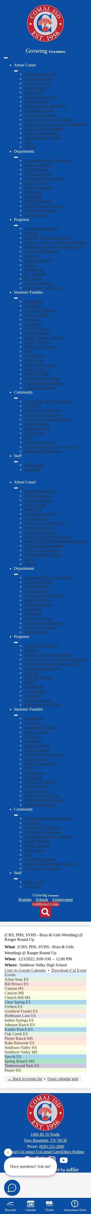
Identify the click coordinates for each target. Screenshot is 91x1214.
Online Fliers (34, 433)
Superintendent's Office (42, 138)
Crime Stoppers (36, 333)
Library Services (37, 342)
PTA (28, 437)
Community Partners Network (48, 419)
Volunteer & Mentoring (42, 451)
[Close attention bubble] (8, 1153)
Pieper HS (13, 1070)
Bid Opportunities (38, 78)
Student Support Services (44, 206)
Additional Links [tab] (45, 904)
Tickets (49, 1210)
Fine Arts (31, 256)
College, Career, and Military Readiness (55, 242)
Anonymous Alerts (74, 1210)
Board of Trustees (38, 83)
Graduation (33, 306)
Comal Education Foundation (47, 401)
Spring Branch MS (20, 1061)
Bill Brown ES (16, 984)
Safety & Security (38, 201)
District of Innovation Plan (45, 106)
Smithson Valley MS (21, 1052)
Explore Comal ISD (40, 74)
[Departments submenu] (16, 157)
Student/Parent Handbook (44, 383)
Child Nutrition (36, 169)
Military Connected (39, 347)
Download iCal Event (68, 970)
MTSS (29, 351)
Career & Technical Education (48, 238)
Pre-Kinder (33, 278)
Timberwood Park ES (22, 1066)
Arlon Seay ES (17, 979)
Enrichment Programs (41, 251)
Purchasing (33, 197)
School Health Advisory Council (50, 447)
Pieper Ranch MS (19, 1038)
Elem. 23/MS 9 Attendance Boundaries (55, 124)
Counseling (33, 324)
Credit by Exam (36, 328)
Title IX (30, 147)
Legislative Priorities (40, 115)
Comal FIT (33, 406)
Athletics (31, 233)
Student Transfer (37, 374)
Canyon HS (14, 988)
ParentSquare (34, 356)
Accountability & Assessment (47, 160)
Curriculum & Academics (44, 178)
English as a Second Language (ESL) (54, 247)
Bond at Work (35, 88)
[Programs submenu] (16, 225)
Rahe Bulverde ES (19, 1043)
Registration (33, 301)
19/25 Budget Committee (44, 128)
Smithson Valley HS (21, 1047)
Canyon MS (14, 993)
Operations (32, 192)
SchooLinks (33, 360)
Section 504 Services (40, 365)
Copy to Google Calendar (25, 970)
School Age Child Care (42, 288)
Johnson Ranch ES (20, 1025)
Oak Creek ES (16, 1034)
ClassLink (32, 319)
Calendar (30, 1210)
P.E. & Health (35, 274)
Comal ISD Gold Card (42, 410)
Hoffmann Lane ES (20, 1016)
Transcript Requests (39, 387)
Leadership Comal (38, 110)
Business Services (38, 165)
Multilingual (33, 269)
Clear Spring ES (18, 1002)
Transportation (35, 215)
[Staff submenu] (16, 461)
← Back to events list (25, 1079)
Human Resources (38, 188)
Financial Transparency (42, 133)
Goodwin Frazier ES (21, 1011)
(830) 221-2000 (51, 1146)
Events (10, 975)
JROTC (30, 265)
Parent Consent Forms (41, 378)
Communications (37, 174)
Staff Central (34, 465)
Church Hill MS (17, 997)
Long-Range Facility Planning (48, 119)
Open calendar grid (63, 1079)
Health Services (36, 183)
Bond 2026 (33, 92)
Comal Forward (36, 101)
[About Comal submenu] (16, 71)
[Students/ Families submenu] (16, 298)
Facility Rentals (36, 424)
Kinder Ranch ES (19, 1029)
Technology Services (40, 210)
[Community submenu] (16, 398)
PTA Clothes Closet (40, 442)
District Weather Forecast (44, 337)
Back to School (36, 315)
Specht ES (13, 1056)
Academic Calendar (40, 310)
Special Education (38, 283)
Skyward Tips (35, 369)
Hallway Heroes (37, 428)
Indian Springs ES (19, 1020)
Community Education (42, 415)
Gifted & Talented (38, 260)
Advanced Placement (41, 228)
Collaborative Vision (40, 97)
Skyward (10, 1210)
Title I (28, 142)
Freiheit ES (13, 1006)
